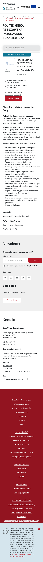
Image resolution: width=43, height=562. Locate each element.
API (21, 424)
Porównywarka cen (21, 412)
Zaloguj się (21, 420)
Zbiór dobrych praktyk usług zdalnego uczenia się (21, 521)
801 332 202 (7, 366)
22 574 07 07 (7, 368)
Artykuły (22, 477)
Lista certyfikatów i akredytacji (21, 508)
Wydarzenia (21, 472)
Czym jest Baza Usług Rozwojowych (21, 436)
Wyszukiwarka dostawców (21, 408)
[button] (21, 47)
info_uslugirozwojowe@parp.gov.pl (15, 379)
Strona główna (7, 17)
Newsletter (34, 266)
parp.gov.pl (11, 4)
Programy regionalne (21, 493)
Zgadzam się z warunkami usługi (22, 266)
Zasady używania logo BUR (21, 457)
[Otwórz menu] (39, 7)
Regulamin (21, 448)
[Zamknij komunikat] (39, 529)
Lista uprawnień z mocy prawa (21, 513)
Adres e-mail (7, 256)
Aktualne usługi (13, 98)
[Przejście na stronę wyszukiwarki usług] (18, 7)
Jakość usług (21, 517)
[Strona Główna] (9, 8)
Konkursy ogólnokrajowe (21, 488)
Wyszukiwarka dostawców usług (24, 17)
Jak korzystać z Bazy (21, 444)
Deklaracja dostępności (21, 440)
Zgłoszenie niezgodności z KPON (21, 452)
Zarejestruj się (21, 416)
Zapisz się (35, 260)
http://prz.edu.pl (16, 221)
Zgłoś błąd (13, 300)
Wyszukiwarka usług (21, 404)
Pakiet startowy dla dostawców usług (21, 505)
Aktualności (21, 468)
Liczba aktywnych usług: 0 (13, 95)
